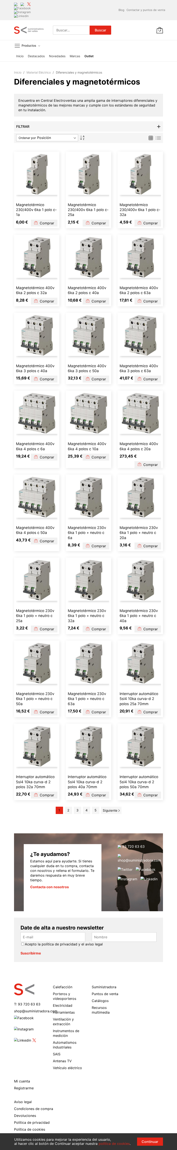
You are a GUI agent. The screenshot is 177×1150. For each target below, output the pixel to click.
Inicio (18, 72)
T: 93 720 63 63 (27, 1004)
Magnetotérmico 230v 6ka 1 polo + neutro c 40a (139, 616)
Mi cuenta (22, 1081)
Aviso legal (23, 1102)
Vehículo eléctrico (67, 1068)
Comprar (46, 223)
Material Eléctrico (39, 72)
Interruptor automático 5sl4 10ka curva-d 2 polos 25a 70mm (139, 699)
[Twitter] (29, 4)
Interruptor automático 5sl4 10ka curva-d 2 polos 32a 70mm (35, 782)
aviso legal (94, 944)
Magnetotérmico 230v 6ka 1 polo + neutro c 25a (35, 616)
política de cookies (114, 1143)
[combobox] (71, 30)
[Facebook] (22, 8)
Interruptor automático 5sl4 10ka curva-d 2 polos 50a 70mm (139, 782)
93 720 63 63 (133, 846)
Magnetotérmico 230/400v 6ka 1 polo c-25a (88, 210)
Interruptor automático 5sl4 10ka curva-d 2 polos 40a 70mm (87, 782)
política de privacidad (59, 944)
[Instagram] (22, 12)
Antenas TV (62, 1061)
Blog (121, 10)
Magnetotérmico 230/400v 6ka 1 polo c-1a (36, 210)
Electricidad (62, 1005)
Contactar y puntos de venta (145, 10)
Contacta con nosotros (49, 887)
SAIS (56, 1054)
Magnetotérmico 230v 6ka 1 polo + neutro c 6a (87, 533)
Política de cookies (29, 1129)
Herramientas (64, 1012)
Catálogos (100, 1001)
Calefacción (62, 987)
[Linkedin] (21, 16)
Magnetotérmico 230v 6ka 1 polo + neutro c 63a (87, 699)
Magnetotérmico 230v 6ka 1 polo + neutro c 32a (87, 616)
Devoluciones (25, 1115)
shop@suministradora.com (139, 860)
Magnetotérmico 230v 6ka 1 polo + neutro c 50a (35, 699)
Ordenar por (27, 138)
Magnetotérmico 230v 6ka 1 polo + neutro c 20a (139, 533)
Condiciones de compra (33, 1109)
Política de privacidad (32, 1122)
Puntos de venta (105, 994)
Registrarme (24, 1088)
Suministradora (104, 987)
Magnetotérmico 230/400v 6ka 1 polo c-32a (140, 210)
